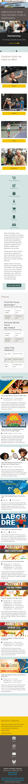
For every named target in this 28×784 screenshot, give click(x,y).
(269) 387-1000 (12, 772)
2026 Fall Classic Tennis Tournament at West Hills (13, 675)
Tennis (14, 140)
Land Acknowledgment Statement (12, 780)
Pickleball (14, 113)
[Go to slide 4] (16, 51)
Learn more (13, 43)
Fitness (14, 86)
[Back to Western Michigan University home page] (13, 1)
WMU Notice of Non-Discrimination (12, 778)
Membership (14, 168)
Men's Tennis (5, 730)
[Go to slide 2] (13, 51)
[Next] (25, 27)
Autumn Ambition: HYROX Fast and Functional (12, 639)
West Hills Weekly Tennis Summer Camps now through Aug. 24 (12, 463)
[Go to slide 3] (14, 51)
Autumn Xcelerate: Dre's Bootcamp (12, 561)
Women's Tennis (6, 733)
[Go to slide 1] (11, 51)
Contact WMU (12, 774)
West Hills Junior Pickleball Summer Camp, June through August (12, 430)
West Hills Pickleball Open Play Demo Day (13, 496)
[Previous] (2, 27)
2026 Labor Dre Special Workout (11, 529)
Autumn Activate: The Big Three (11, 598)
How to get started (14, 285)
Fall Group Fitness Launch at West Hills (13, 395)
